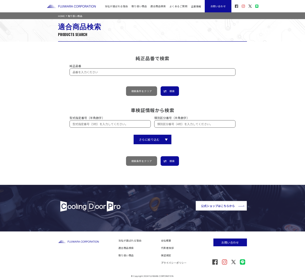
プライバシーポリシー (174, 262)
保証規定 (166, 255)
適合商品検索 (158, 6)
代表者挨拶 (167, 248)
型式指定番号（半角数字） (87, 118)
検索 (172, 91)
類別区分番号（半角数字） (172, 118)
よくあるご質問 (178, 6)
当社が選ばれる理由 (116, 6)
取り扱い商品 (139, 6)
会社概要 (166, 240)
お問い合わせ (218, 6)
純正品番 (75, 66)
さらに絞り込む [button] (153, 139)
